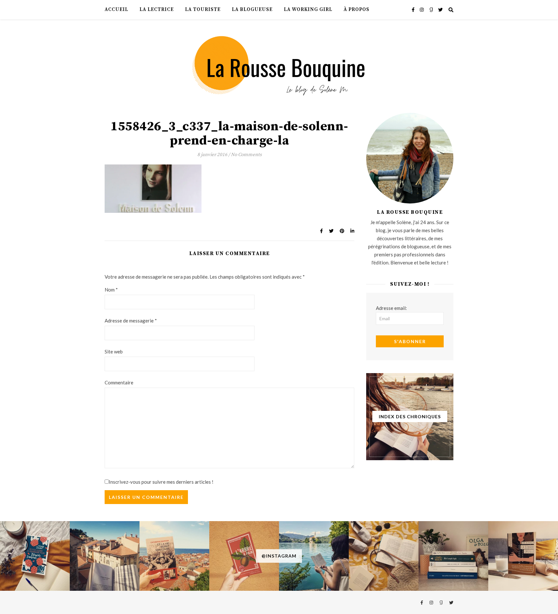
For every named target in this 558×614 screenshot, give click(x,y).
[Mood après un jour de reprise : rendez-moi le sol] (105, 556)
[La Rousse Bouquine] (279, 65)
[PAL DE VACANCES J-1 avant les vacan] (383, 556)
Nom (111, 289)
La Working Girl (308, 9)
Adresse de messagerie (131, 320)
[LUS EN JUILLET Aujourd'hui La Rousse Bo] (453, 556)
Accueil (116, 9)
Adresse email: (391, 308)
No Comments (246, 155)
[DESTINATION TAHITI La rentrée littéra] (244, 556)
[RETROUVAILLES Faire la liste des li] (174, 556)
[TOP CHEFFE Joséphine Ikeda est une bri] (523, 556)
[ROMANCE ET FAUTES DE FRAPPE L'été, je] (35, 556)
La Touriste (203, 9)
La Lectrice (157, 9)
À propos (356, 9)
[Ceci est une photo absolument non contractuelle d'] (314, 556)
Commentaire (119, 382)
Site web (114, 351)
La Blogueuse (252, 9)
